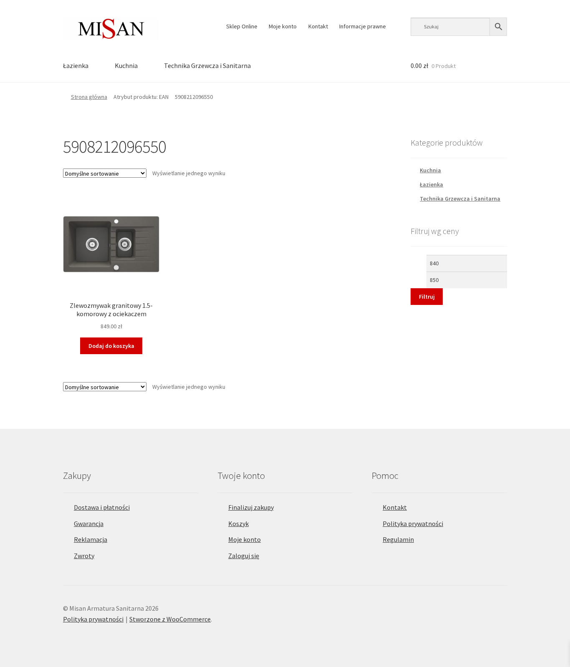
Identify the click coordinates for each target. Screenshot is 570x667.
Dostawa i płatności (102, 507)
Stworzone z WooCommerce (170, 619)
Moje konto (283, 26)
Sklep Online (241, 26)
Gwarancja (88, 523)
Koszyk (238, 523)
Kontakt (318, 26)
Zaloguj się (243, 555)
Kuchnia (126, 65)
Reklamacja (90, 539)
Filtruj (427, 296)
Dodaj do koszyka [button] (111, 346)
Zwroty (84, 555)
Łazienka (75, 65)
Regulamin (398, 539)
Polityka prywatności (413, 523)
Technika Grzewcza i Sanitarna (207, 65)
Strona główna (89, 97)
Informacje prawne (362, 26)
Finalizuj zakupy (251, 507)
